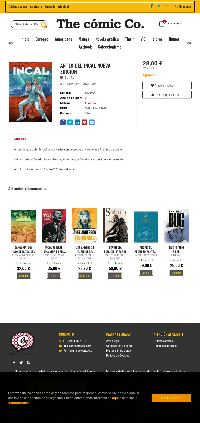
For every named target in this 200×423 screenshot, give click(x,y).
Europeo (90, 103)
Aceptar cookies (171, 398)
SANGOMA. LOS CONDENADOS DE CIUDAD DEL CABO (23, 249)
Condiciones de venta (119, 345)
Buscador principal (57, 6)
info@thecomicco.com (78, 345)
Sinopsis (20, 139)
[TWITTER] (159, 6)
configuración (18, 403)
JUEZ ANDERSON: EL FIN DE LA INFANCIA (85, 249)
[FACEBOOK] (152, 6)
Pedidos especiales (165, 345)
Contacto (36, 6)
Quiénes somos (18, 6)
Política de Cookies (117, 355)
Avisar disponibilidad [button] (167, 94)
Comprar (23, 275)
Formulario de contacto (78, 350)
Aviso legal (113, 340)
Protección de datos (118, 350)
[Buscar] (44, 24)
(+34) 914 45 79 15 (74, 340)
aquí (115, 398)
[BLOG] (167, 6)
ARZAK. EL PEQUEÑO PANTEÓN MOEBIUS (145, 249)
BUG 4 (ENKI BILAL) (176, 249)
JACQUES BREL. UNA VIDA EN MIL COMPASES (54, 249)
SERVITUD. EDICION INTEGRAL (115, 249)
